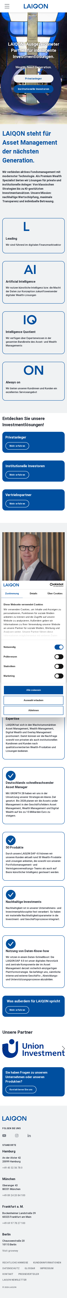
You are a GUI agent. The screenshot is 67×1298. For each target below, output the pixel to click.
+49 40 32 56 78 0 (12, 1167)
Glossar (30, 1268)
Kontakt (7, 1274)
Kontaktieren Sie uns (21, 1089)
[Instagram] (17, 1135)
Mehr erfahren (17, 446)
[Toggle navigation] (4, 6)
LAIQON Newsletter (14, 1280)
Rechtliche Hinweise (15, 1262)
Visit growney (10, 1250)
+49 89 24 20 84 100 (13, 1195)
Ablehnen (33, 710)
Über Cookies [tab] (55, 593)
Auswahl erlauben (33, 700)
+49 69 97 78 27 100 (13, 1223)
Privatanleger (33, 78)
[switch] (59, 656)
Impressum (47, 1268)
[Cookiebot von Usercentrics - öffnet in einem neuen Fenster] (49, 585)
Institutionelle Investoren (33, 89)
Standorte (9, 1145)
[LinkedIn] (29, 1135)
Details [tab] (33, 593)
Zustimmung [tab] (12, 593)
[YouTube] (4, 1135)
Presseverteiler (28, 1274)
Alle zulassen (33, 690)
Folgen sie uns (11, 1128)
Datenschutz (11, 1268)
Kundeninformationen (47, 1262)
